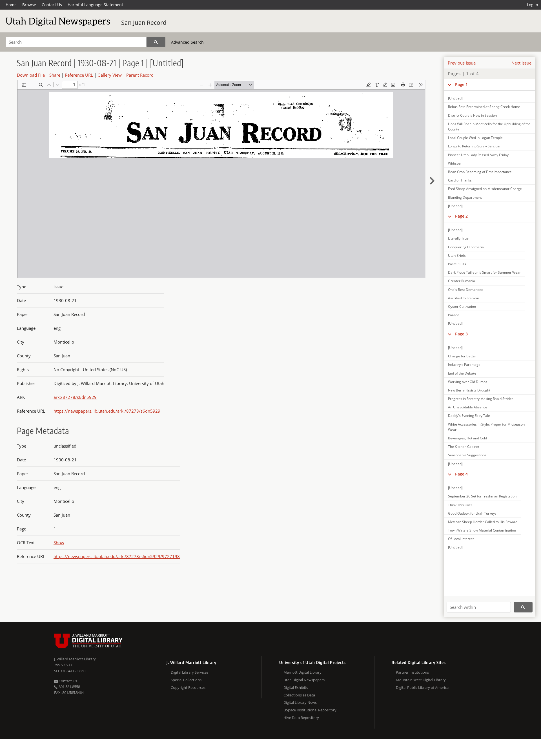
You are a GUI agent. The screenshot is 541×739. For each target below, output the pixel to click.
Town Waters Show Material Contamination (482, 530)
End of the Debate (462, 373)
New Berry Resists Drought (469, 390)
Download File (31, 75)
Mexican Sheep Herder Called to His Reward (482, 521)
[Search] (156, 42)
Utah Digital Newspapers (304, 679)
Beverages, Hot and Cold (467, 438)
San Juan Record (144, 22)
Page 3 (461, 334)
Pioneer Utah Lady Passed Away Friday (478, 154)
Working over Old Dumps (467, 381)
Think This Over (460, 505)
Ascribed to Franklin (463, 298)
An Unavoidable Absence (467, 407)
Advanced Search (187, 42)
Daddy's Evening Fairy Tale (469, 415)
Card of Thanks (460, 180)
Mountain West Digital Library (421, 679)
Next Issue (521, 63)
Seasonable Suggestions (467, 455)
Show (59, 542)
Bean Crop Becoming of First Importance (480, 171)
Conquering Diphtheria (466, 247)
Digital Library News (300, 702)
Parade (453, 315)
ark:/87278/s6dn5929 (75, 397)
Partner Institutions (412, 672)
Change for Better (462, 356)
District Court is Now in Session (472, 115)
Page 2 (461, 216)
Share (54, 75)
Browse (29, 4)
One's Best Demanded (465, 289)
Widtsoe (454, 163)
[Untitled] (455, 98)
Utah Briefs (457, 255)
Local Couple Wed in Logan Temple (475, 137)
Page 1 (461, 84)
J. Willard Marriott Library (75, 658)
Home (11, 4)
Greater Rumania (461, 280)
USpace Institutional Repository (309, 710)
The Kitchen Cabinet (463, 446)
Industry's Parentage (464, 364)
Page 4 (461, 474)
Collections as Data (299, 695)
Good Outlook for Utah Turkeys (472, 513)
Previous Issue (462, 63)
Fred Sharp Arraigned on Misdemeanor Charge (485, 188)
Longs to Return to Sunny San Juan (474, 146)
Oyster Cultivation (462, 306)
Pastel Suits (457, 264)
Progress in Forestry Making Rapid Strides (480, 398)
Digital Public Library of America (422, 687)
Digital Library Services (189, 672)
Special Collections (186, 679)
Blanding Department (465, 197)
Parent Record (140, 75)
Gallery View (109, 75)
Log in (532, 4)
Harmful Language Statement (95, 4)
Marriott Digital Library (302, 672)
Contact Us (52, 4)
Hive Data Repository (301, 717)
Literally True (458, 238)
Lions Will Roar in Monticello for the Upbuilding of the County (489, 126)
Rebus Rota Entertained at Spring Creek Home (484, 106)
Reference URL (79, 75)
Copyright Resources (188, 687)
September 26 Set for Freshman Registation (482, 496)
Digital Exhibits (295, 687)
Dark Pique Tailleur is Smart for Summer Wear (484, 272)
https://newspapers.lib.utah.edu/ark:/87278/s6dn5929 (107, 411)
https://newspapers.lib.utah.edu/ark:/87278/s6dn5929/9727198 (117, 556)
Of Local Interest (461, 538)
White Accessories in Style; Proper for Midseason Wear (486, 427)
